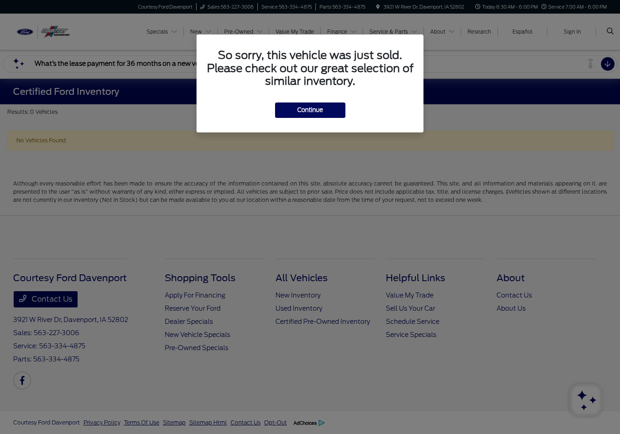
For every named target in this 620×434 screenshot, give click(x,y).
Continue (310, 110)
